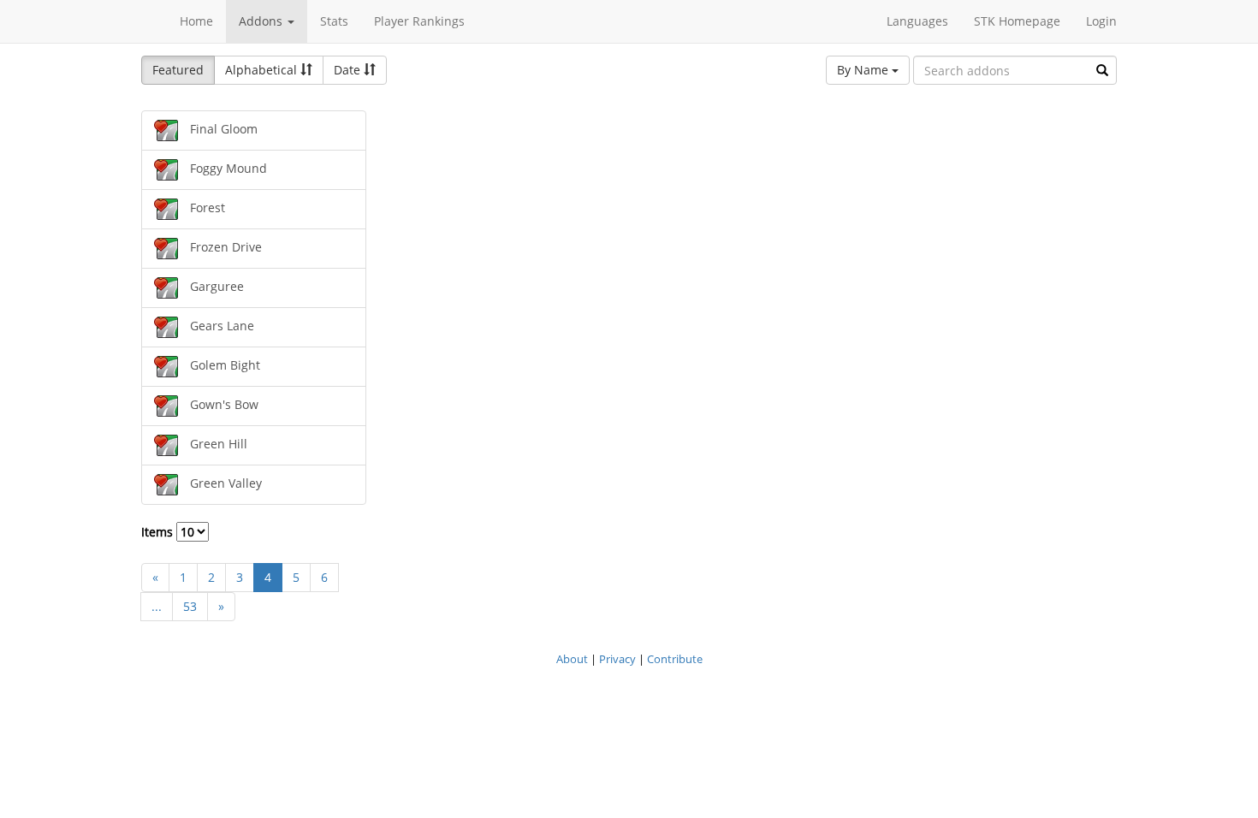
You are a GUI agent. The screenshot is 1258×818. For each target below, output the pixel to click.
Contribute (675, 659)
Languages (917, 21)
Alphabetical (262, 70)
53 (190, 606)
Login (1101, 21)
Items (158, 532)
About (572, 659)
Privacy (617, 659)
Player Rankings (419, 21)
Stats (334, 21)
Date (349, 70)
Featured (178, 70)
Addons (262, 21)
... (156, 606)
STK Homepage (1017, 21)
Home (196, 21)
